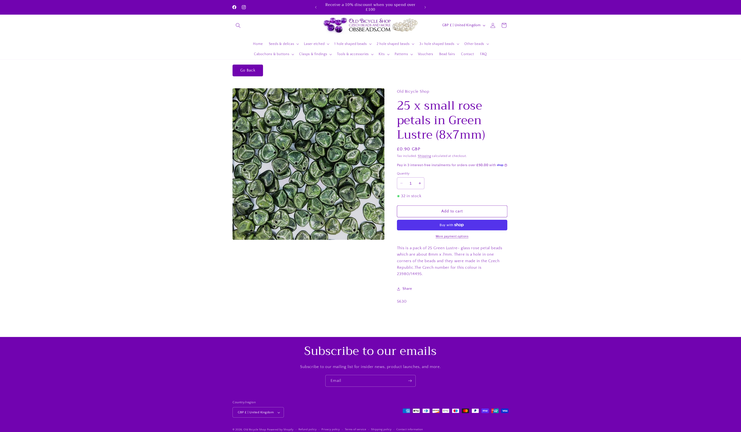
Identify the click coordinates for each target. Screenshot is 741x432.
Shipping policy (381, 429)
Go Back (247, 70)
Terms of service (355, 429)
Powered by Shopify (280, 429)
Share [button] (407, 289)
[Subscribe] (409, 381)
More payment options (452, 236)
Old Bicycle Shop (255, 429)
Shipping (424, 156)
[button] (238, 25)
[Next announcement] (425, 7)
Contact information (409, 429)
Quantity (403, 173)
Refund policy (308, 429)
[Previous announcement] (316, 7)
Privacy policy (330, 429)
